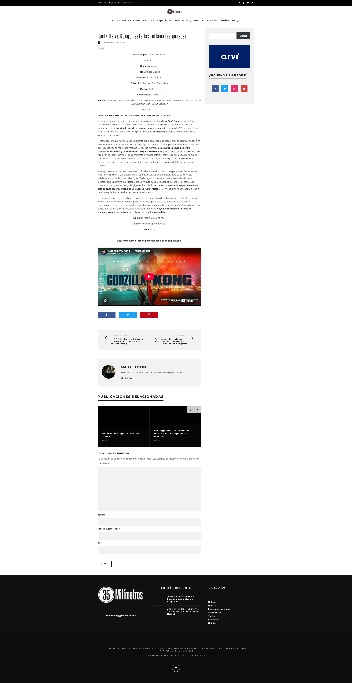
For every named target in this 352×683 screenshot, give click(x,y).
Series (225, 20)
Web (100, 543)
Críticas (148, 20)
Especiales (164, 20)
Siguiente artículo (175, 336)
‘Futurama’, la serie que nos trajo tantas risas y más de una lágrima (171, 341)
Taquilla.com (175, 240)
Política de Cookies (232, 648)
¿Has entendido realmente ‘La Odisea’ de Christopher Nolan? (183, 611)
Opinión (212, 623)
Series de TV (215, 612)
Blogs (236, 20)
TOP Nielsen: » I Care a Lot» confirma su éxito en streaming (127, 341)
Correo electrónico (109, 529)
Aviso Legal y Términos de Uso (129, 648)
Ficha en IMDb (149, 109)
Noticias (212, 20)
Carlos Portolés (107, 42)
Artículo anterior (122, 336)
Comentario (104, 463)
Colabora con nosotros (129, 3)
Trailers (212, 616)
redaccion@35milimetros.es (121, 615)
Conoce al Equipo (107, 3)
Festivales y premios (189, 20)
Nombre (102, 515)
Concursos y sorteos (126, 20)
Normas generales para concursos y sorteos (185, 648)
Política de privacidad (178, 651)
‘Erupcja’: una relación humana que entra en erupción (180, 599)
